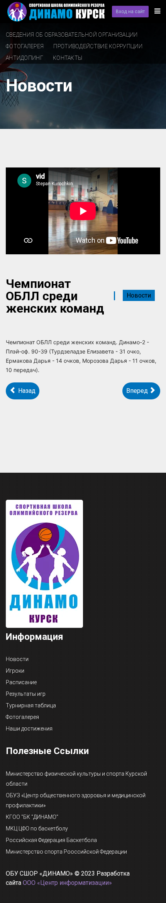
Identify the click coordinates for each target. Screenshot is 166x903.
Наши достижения (29, 728)
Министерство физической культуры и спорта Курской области (76, 779)
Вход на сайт (130, 11)
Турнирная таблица (31, 705)
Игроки (15, 671)
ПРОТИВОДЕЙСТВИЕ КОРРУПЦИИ (97, 46)
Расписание (21, 682)
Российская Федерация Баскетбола (51, 840)
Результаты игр (26, 694)
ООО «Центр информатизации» (67, 882)
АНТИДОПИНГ (24, 58)
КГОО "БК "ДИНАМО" (32, 817)
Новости (139, 295)
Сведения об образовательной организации (72, 35)
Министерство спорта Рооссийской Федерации (66, 852)
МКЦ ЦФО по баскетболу (37, 828)
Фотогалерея (25, 46)
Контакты (67, 58)
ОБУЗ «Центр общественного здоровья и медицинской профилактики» (76, 800)
